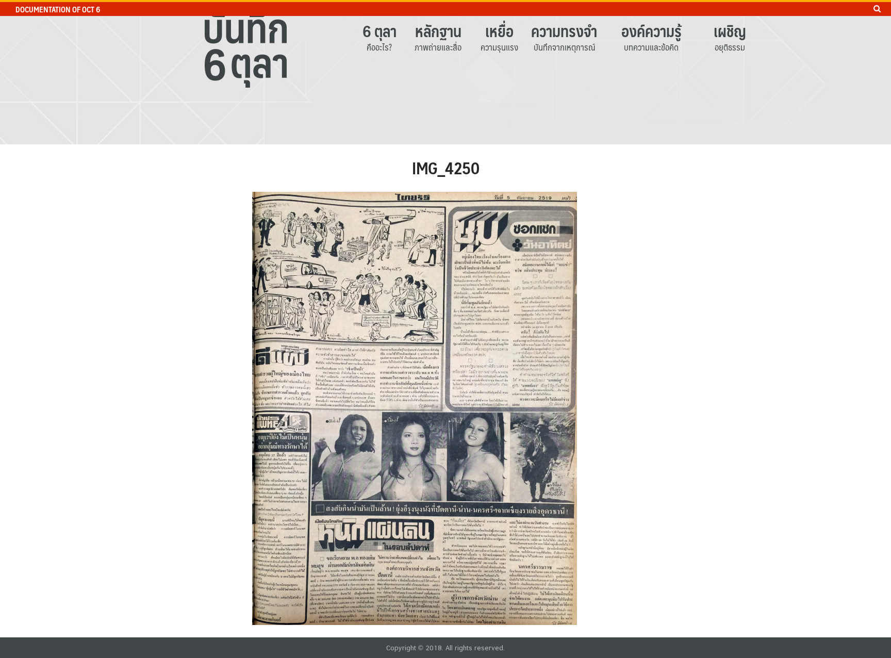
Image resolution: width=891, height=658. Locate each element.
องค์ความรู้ (651, 31)
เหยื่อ (499, 31)
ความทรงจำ (564, 31)
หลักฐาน (438, 31)
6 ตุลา (379, 31)
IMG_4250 (446, 168)
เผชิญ (730, 31)
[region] (445, 72)
